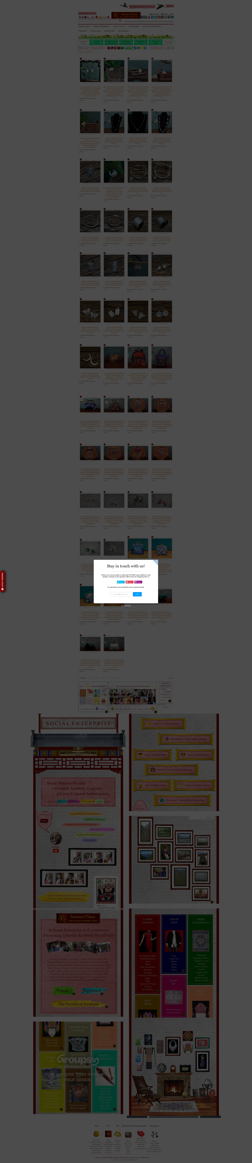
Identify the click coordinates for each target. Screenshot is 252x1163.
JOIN (137, 594)
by (127, 605)
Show (2, 581)
